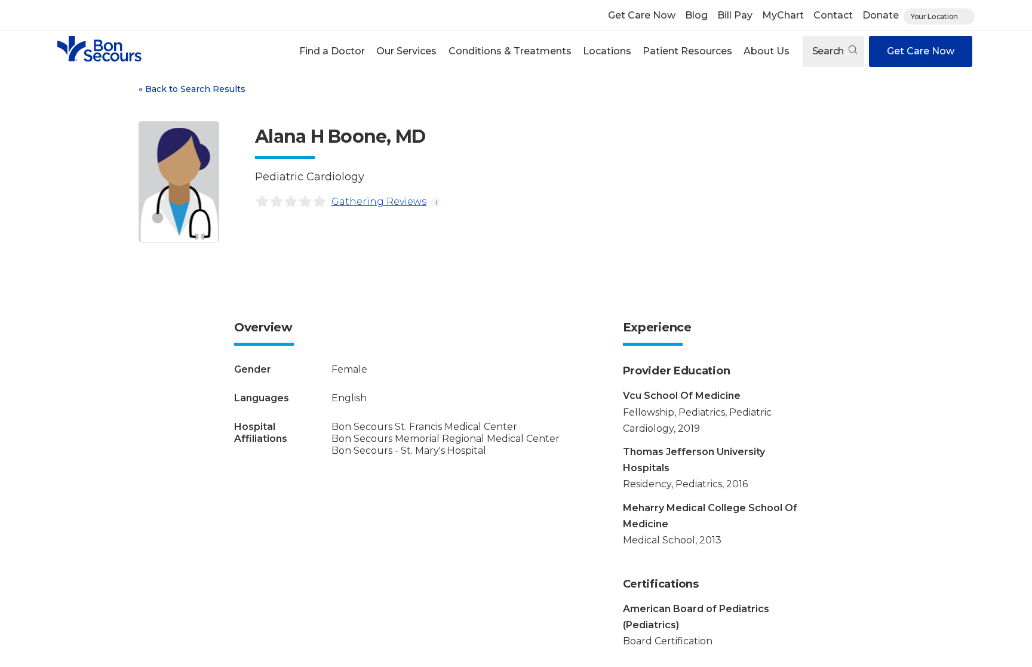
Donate (880, 15)
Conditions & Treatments (510, 51)
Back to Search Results (192, 89)
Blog (696, 15)
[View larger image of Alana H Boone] (179, 181)
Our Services (406, 51)
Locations (607, 51)
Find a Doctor (332, 51)
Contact (833, 15)
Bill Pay (734, 15)
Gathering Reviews (378, 201)
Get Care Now (641, 15)
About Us (767, 51)
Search (829, 51)
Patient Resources (687, 51)
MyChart (783, 15)
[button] (332, 51)
